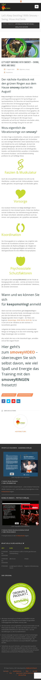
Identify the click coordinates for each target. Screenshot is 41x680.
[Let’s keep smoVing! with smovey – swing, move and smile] (20, 48)
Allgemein (22, 69)
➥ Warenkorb (5, 491)
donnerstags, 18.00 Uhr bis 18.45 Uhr (20, 320)
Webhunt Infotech (31, 668)
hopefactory (20, 431)
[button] (37, 6)
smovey (27, 69)
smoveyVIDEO (22, 352)
